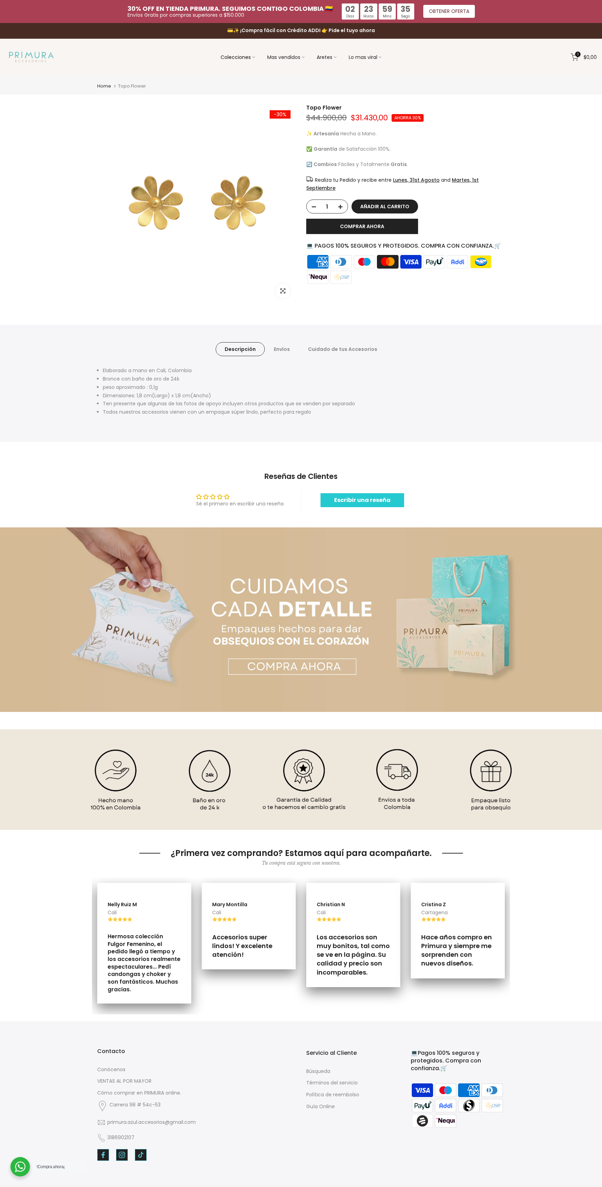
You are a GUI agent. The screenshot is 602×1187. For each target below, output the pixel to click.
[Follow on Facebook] (103, 1155)
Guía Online (320, 1106)
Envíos (282, 349)
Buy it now (362, 226)
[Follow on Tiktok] (141, 1155)
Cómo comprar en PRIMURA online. (139, 1092)
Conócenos (111, 1069)
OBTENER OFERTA (449, 11)
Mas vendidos (283, 57)
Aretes (324, 57)
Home (104, 86)
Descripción (240, 349)
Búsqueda (318, 1071)
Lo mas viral (363, 57)
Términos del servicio (332, 1082)
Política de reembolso (332, 1094)
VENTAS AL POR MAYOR (124, 1080)
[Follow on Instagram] (122, 1155)
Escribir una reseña (362, 500)
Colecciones (236, 57)
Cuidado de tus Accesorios (342, 349)
